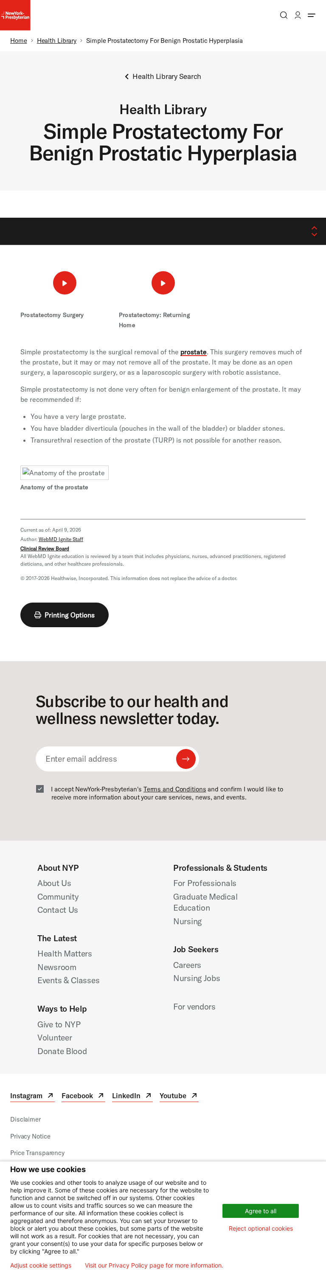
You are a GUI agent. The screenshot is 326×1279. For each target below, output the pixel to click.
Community (58, 896)
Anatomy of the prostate (54, 487)
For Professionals (204, 883)
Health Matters (64, 953)
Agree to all (260, 1210)
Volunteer (54, 1037)
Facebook (83, 1096)
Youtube (179, 1096)
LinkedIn (132, 1096)
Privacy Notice (30, 1136)
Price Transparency (37, 1153)
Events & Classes (68, 980)
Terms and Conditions (174, 789)
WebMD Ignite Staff (61, 539)
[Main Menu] (311, 15)
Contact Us (57, 909)
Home (18, 40)
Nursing (187, 921)
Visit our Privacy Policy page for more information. (154, 1265)
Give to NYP (59, 1024)
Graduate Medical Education (205, 902)
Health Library (56, 40)
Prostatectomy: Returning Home (154, 320)
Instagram (32, 1096)
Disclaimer (25, 1119)
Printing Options (70, 615)
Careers (187, 964)
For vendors (194, 1006)
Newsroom (56, 967)
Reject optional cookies (261, 1228)
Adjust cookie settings (40, 1265)
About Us (54, 883)
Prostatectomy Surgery (52, 315)
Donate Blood (62, 1051)
